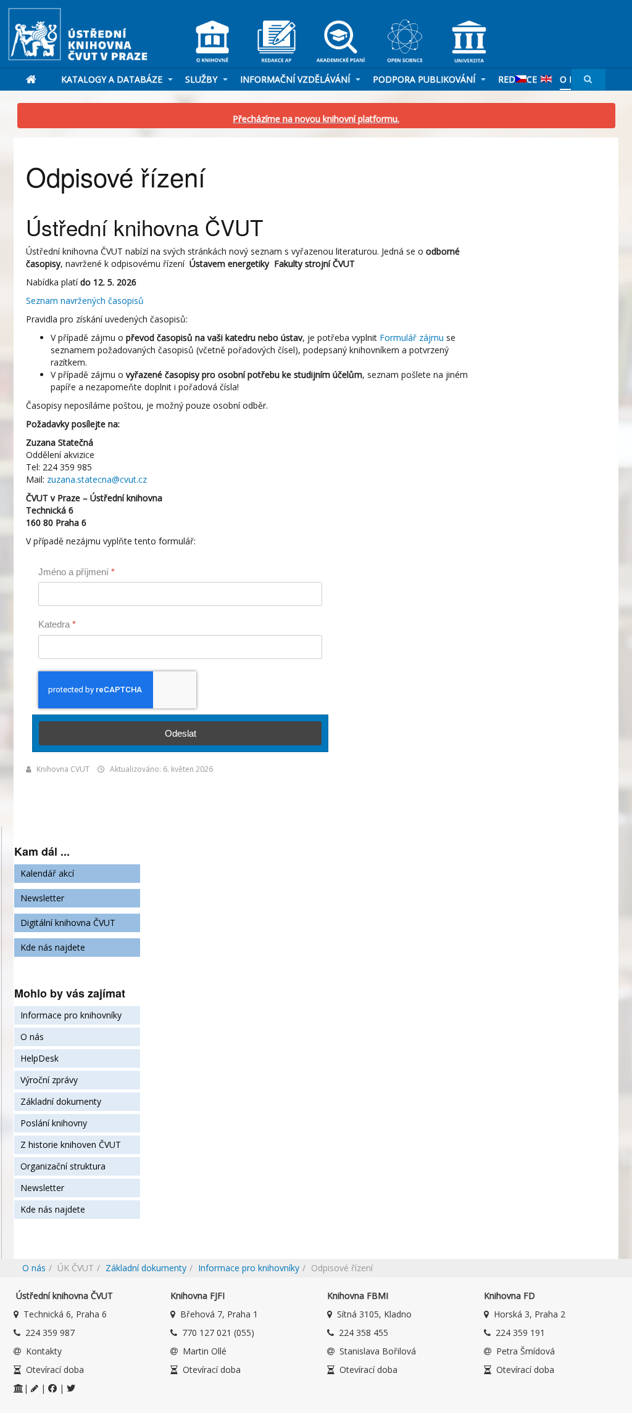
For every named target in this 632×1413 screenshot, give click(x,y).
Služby (202, 79)
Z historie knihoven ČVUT (70, 1144)
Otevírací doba (55, 1369)
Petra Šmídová (525, 1351)
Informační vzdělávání (296, 79)
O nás (32, 1036)
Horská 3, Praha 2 (529, 1314)
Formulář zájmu (412, 337)
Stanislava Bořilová (377, 1351)
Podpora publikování (425, 79)
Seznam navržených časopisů (85, 300)
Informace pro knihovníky (71, 1015)
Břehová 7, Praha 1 (219, 1314)
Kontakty (44, 1351)
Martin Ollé (205, 1351)
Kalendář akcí (47, 873)
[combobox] (588, 79)
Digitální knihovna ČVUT (67, 922)
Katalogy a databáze (113, 79)
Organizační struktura (63, 1166)
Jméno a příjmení (76, 572)
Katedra (57, 624)
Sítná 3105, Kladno (374, 1314)
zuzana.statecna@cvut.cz (97, 479)
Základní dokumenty (60, 1101)
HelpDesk (39, 1058)
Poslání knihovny (53, 1123)
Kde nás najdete (52, 947)
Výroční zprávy (49, 1080)
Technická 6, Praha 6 (65, 1314)
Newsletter (42, 898)
